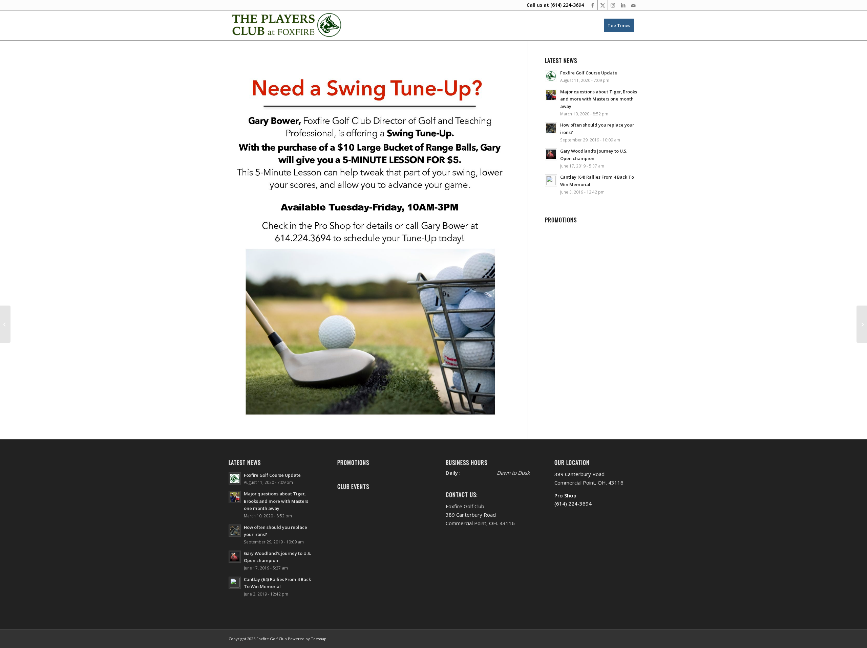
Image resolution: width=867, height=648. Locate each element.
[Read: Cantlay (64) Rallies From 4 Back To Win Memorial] (551, 180)
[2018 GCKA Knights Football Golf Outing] (862, 324)
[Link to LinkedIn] (623, 5)
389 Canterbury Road (579, 474)
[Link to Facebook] (592, 5)
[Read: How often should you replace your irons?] (551, 128)
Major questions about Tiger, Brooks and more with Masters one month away (598, 99)
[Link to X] (603, 5)
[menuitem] (618, 25)
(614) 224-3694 (567, 5)
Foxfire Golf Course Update (588, 73)
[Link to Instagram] (613, 5)
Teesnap (318, 638)
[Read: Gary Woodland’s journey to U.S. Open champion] (551, 154)
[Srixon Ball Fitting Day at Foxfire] (5, 324)
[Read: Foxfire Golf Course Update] (551, 76)
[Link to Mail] (633, 5)
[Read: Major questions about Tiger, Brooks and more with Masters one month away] (551, 95)
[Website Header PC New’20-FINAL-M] (287, 25)
